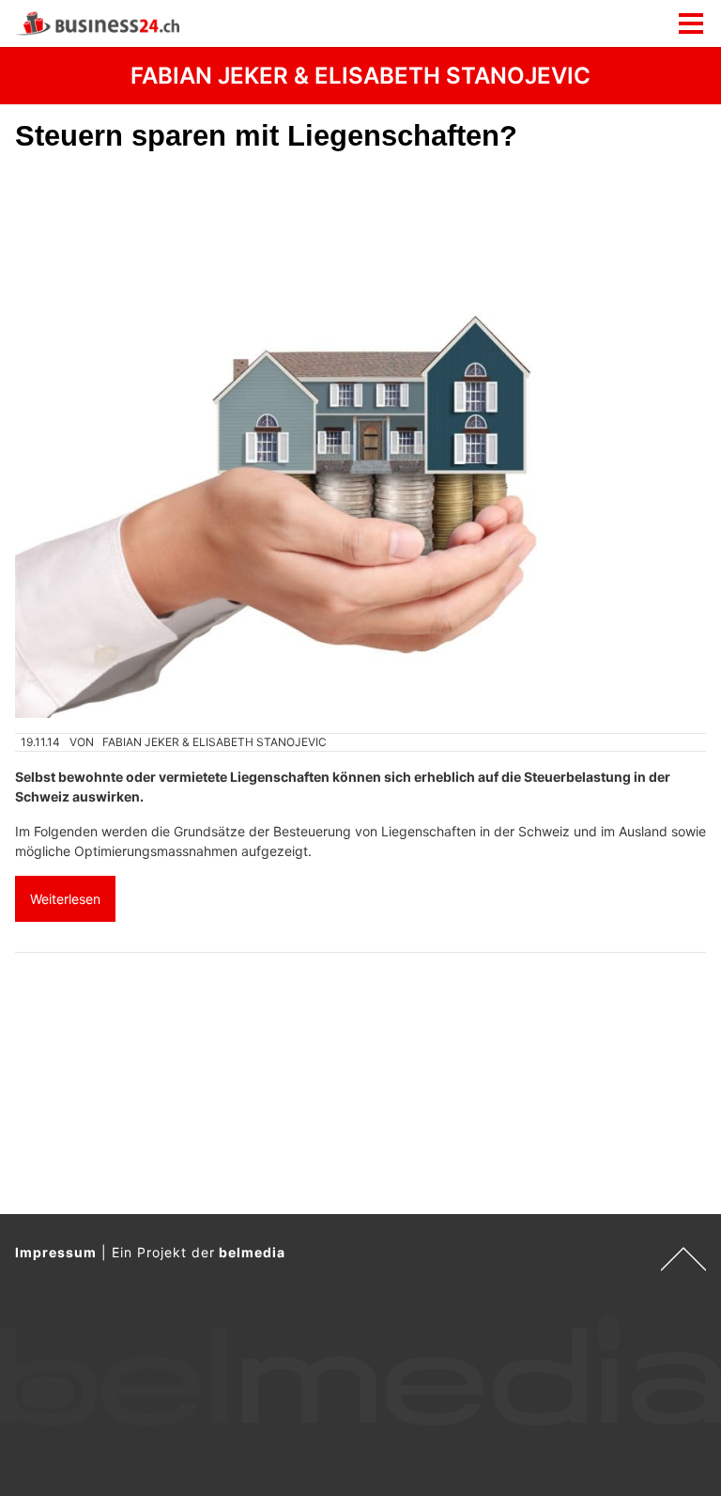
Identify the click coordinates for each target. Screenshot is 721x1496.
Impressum (56, 1252)
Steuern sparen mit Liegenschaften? (266, 135)
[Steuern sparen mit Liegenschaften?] (360, 443)
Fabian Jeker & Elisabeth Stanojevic (214, 742)
